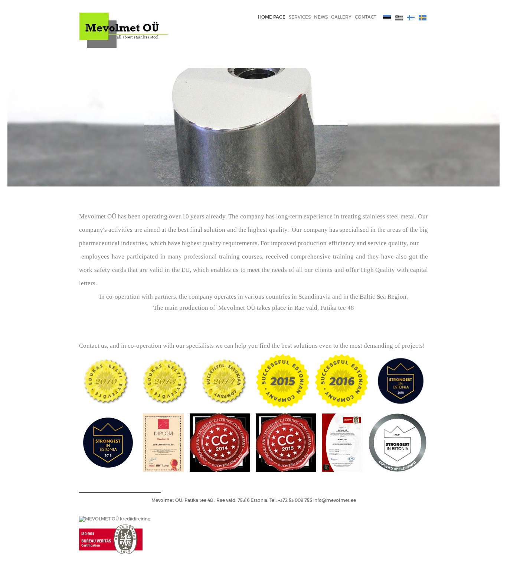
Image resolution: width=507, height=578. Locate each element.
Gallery (341, 17)
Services (300, 17)
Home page (271, 17)
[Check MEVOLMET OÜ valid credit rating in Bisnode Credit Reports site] (115, 519)
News (321, 17)
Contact (365, 17)
